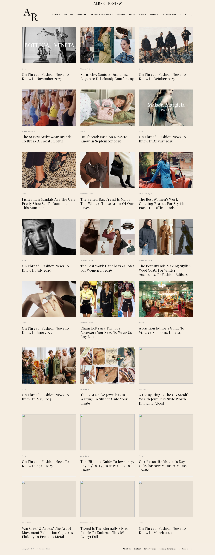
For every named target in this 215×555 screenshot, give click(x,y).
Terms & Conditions (167, 549)
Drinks (142, 14)
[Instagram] (180, 15)
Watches (68, 14)
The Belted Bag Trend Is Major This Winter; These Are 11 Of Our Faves (107, 203)
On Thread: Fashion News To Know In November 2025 (45, 76)
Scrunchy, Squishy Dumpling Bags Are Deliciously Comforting (107, 76)
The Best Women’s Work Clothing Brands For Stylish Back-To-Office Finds (161, 203)
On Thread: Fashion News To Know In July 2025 (45, 268)
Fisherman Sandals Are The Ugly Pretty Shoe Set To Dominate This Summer (48, 203)
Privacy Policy (150, 549)
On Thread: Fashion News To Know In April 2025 (45, 463)
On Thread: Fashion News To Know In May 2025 (45, 397)
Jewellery (82, 14)
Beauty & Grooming (101, 14)
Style (55, 14)
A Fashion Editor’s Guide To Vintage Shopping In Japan (161, 330)
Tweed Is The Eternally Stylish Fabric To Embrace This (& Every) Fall (104, 532)
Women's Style (86, 69)
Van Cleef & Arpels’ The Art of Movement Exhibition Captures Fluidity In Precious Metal (47, 532)
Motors (121, 14)
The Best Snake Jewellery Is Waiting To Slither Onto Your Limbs (104, 399)
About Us (127, 549)
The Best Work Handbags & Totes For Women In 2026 (107, 268)
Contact (137, 549)
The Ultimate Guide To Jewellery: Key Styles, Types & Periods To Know (107, 465)
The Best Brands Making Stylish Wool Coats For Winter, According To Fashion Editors (165, 270)
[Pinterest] (185, 15)
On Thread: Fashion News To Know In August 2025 (162, 139)
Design (153, 14)
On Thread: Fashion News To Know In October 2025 (162, 76)
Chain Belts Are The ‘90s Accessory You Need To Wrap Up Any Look (106, 332)
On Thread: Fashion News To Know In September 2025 (103, 139)
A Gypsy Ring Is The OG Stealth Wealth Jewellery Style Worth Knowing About (164, 399)
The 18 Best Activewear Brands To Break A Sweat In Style (47, 139)
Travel (132, 14)
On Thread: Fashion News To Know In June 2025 (45, 330)
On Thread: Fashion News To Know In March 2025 (162, 530)
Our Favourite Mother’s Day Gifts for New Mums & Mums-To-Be (163, 465)
